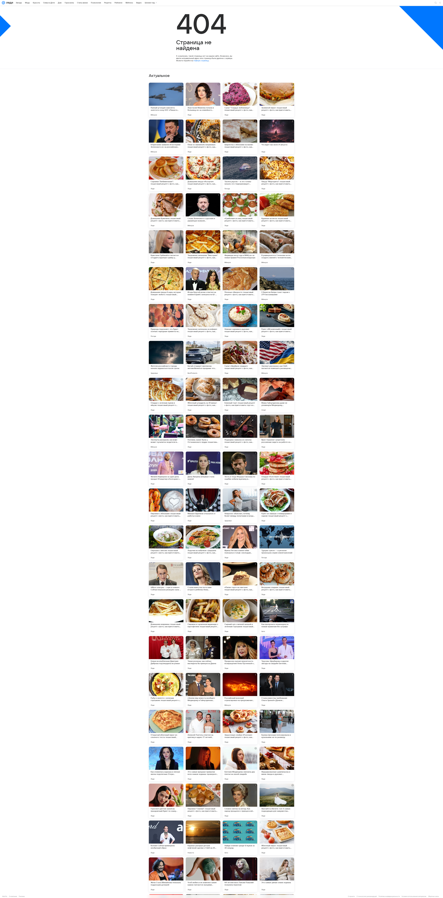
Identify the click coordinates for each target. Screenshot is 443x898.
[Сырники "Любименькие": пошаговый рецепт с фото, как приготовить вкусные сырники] (166, 173)
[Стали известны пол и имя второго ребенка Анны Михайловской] (203, 579)
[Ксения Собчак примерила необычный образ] (166, 838)
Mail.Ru (4, 896)
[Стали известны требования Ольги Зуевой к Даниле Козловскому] (277, 690)
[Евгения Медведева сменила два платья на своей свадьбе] (240, 764)
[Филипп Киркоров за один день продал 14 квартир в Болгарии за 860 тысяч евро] (166, 469)
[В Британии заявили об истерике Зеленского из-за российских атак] (166, 137)
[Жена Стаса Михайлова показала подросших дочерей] (166, 874)
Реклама (22, 896)
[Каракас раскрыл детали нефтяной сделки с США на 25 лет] (203, 838)
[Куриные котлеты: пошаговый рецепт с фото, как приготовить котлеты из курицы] (277, 210)
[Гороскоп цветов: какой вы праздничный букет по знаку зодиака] (166, 801)
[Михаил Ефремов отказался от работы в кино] (203, 505)
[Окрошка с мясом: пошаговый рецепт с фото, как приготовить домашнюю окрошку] (166, 542)
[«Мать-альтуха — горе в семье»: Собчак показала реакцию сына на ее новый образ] (166, 579)
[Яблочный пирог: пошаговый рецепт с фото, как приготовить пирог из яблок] (277, 838)
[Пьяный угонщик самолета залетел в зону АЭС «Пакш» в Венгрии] (166, 100)
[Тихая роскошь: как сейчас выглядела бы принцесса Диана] (203, 653)
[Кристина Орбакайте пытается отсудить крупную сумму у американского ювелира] (166, 247)
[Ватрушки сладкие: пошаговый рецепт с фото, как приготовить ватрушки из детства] (277, 579)
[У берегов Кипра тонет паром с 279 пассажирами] (277, 284)
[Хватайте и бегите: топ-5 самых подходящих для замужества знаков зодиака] (277, 801)
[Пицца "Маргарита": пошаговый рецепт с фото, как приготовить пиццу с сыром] (277, 173)
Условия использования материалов (414, 896)
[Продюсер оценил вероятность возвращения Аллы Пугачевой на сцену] (240, 653)
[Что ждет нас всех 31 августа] (277, 137)
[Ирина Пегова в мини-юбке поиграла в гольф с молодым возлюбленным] (240, 542)
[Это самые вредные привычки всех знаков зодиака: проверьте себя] (203, 764)
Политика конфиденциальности (389, 896)
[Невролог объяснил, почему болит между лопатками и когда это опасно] (240, 505)
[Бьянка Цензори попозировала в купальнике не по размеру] (277, 727)
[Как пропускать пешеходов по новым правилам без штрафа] (277, 616)
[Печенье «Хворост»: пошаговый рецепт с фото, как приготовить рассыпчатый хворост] (240, 284)
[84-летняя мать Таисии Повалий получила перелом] (240, 874)
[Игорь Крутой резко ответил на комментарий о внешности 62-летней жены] (203, 284)
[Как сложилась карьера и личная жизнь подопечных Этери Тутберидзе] (166, 764)
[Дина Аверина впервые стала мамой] (203, 469)
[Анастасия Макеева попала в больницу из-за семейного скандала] (203, 100)
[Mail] (3, 3)
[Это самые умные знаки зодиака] (277, 874)
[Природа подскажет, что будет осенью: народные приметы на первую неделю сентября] (166, 321)
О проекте (351, 896)
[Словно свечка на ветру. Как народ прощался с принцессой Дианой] (240, 801)
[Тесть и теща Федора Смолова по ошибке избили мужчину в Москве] (240, 469)
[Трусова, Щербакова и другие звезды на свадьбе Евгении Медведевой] (277, 653)
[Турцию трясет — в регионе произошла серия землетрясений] (277, 542)
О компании (13, 896)
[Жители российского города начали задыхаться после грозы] (166, 358)
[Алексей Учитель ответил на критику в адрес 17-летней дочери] (203, 727)
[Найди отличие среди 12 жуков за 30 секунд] (240, 838)
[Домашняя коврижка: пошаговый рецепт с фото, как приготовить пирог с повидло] (166, 616)
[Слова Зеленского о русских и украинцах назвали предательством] (203, 210)
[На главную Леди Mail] (9, 3)
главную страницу (201, 60)
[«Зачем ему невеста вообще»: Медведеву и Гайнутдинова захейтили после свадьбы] (203, 690)
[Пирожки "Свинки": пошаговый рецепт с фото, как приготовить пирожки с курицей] (203, 801)
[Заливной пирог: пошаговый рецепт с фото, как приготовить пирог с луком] (277, 100)
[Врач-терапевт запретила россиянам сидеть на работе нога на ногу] (277, 432)
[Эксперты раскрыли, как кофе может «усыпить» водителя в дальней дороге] (166, 432)
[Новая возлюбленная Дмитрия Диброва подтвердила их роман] (166, 653)
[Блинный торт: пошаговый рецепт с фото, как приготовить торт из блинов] (240, 395)
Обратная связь (433, 896)
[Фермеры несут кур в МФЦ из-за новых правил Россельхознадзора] (240, 247)
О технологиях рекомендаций (367, 896)
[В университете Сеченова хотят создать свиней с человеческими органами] (277, 247)
